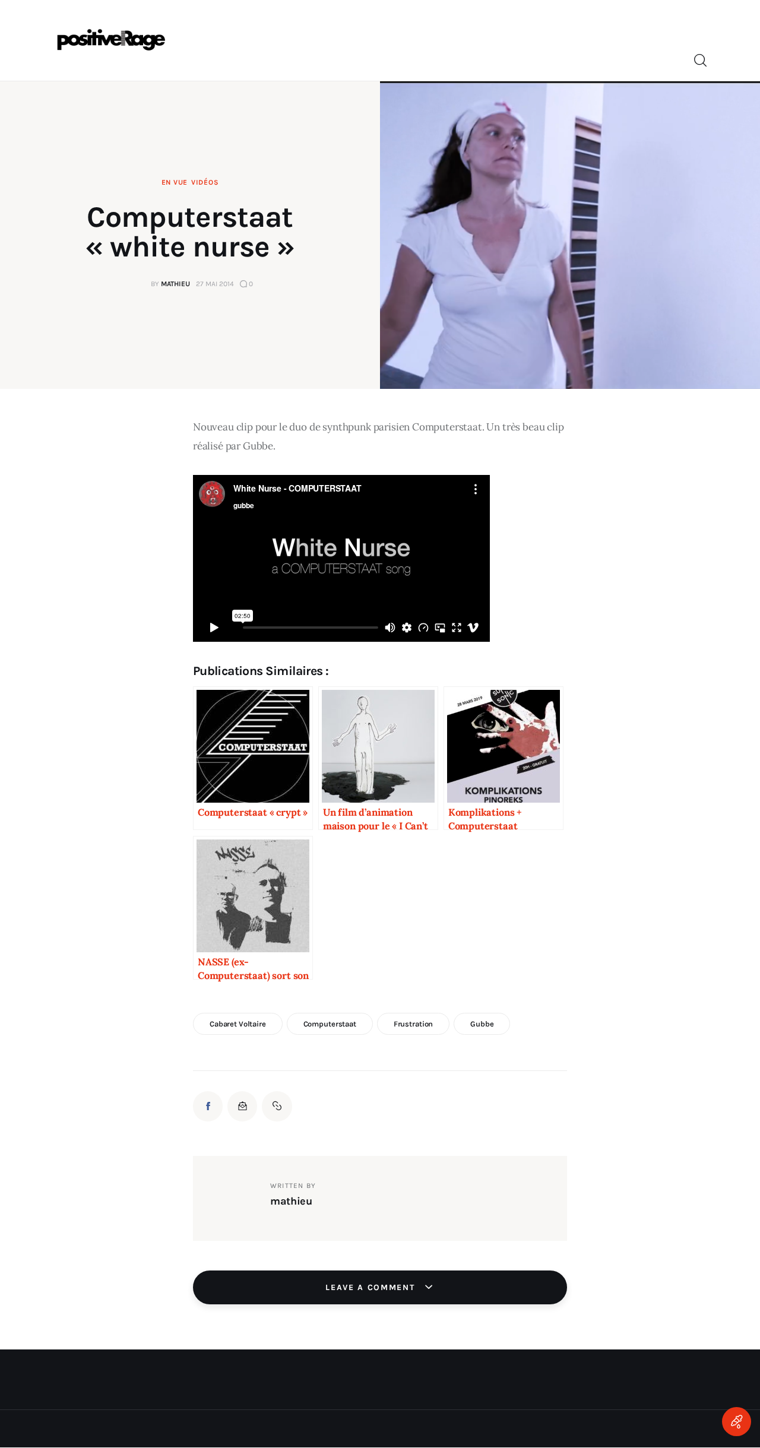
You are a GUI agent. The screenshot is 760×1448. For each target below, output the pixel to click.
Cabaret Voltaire (238, 1023)
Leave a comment (371, 1287)
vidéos (204, 182)
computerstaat (329, 1023)
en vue (175, 182)
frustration (413, 1023)
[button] (277, 1106)
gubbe (481, 1023)
